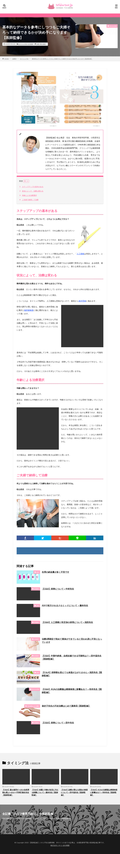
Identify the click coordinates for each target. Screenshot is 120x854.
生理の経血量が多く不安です (55, 572)
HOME (6, 59)
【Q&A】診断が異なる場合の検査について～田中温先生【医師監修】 (74, 792)
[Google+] (60, 538)
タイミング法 (22, 44)
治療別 (14, 59)
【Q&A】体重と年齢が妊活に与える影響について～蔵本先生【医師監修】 (45, 792)
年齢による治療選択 (28, 195)
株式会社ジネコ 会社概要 (60, 845)
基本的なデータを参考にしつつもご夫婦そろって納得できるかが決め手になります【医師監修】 (62, 59)
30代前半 (36, 588)
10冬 (37, 44)
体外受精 (82, 301)
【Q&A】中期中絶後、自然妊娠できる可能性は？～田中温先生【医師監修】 (71, 657)
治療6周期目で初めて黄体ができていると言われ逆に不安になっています (72, 640)
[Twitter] (42, 538)
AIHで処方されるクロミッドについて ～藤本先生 (65, 605)
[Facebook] (25, 538)
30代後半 (36, 622)
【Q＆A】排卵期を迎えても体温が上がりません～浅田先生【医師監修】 (72, 674)
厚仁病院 (43, 44)
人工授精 (30, 44)
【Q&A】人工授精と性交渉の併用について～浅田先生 (67, 622)
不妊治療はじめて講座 (33, 706)
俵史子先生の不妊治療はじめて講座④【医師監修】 (66, 706)
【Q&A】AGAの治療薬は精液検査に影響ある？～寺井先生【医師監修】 (72, 691)
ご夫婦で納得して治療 (28, 200)
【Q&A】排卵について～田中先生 (58, 722)
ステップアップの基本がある (31, 187)
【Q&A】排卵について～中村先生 (58, 588)
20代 (37, 572)
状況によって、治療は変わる (31, 191)
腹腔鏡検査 (29, 310)
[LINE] (77, 538)
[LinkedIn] (94, 538)
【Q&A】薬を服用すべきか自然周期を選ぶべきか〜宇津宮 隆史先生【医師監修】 (15, 792)
